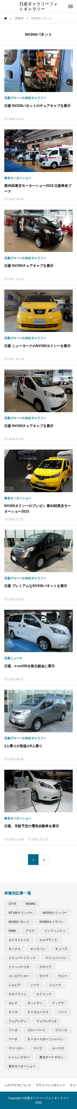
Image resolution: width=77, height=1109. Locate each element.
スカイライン (18, 994)
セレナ (13, 1003)
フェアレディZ (46, 1021)
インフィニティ (54, 930)
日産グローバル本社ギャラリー (25, 98)
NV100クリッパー (55, 912)
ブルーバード (36, 1030)
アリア (30, 930)
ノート (62, 1012)
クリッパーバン (55, 958)
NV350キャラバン (52, 921)
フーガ (13, 1030)
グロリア (45, 967)
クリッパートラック (22, 958)
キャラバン (37, 949)
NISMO (31, 903)
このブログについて (17, 1085)
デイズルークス (37, 1012)
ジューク (55, 985)
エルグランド (48, 940)
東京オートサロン (51, 1057)
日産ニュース (13, 658)
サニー (62, 976)
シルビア (15, 985)
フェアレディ (18, 1021)
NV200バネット (19, 921)
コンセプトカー (19, 976)
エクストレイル (19, 940)
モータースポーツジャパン (45, 1039)
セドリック (43, 994)
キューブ (61, 949)
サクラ (43, 976)
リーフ (37, 1048)
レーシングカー (19, 1057)
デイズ (13, 1012)
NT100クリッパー (21, 912)
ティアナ (58, 1003)
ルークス (58, 1048)
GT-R (12, 903)
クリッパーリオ (19, 967)
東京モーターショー (17, 178)
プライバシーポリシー (50, 1085)
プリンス (61, 1030)
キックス (15, 949)
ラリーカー (16, 1048)
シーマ (34, 985)
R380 (12, 930)
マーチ (13, 1039)
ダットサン (34, 1003)
